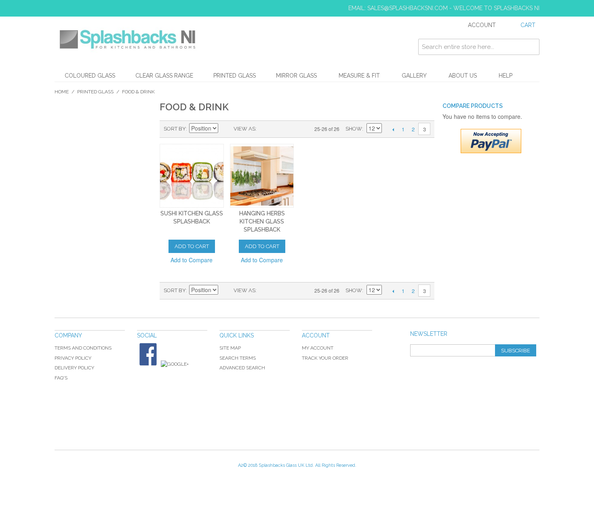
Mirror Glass (296, 75)
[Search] (531, 47)
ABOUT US (463, 75)
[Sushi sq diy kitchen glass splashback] (192, 176)
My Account (317, 348)
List (279, 129)
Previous (393, 129)
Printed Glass (234, 75)
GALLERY (414, 75)
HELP (505, 75)
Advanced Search (242, 368)
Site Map (230, 348)
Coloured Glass (90, 75)
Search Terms (237, 358)
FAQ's (61, 378)
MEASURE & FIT (359, 75)
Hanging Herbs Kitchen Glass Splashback (262, 221)
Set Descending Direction (225, 129)
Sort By (175, 129)
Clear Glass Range (164, 75)
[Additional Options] (491, 141)
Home (62, 92)
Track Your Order (325, 358)
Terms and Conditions (83, 348)
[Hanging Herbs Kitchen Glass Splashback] (262, 176)
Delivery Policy (74, 368)
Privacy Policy (73, 358)
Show (353, 129)
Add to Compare (192, 260)
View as (244, 129)
